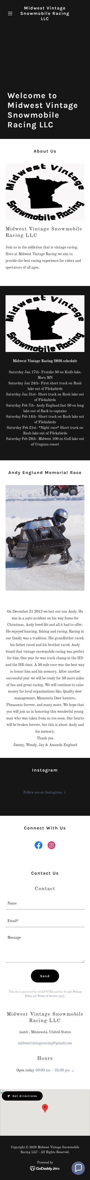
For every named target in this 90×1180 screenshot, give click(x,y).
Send (45, 976)
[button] (11, 13)
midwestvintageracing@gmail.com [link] (45, 1043)
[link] (45, 19)
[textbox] (45, 904)
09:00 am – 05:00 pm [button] (53, 1070)
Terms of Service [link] (47, 996)
